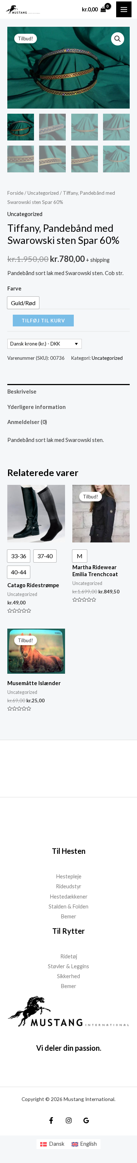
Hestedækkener (69, 896)
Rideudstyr (68, 886)
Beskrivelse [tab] (22, 391)
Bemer (68, 916)
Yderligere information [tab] (36, 407)
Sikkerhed (68, 976)
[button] (117, 38)
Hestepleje (68, 876)
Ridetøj (68, 956)
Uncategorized (43, 193)
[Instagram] (68, 1120)
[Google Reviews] (86, 1120)
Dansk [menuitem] (56, 1144)
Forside (15, 193)
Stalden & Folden (68, 906)
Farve (14, 288)
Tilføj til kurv (43, 320)
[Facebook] (51, 1120)
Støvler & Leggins (68, 966)
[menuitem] (52, 1144)
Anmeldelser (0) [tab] (27, 422)
